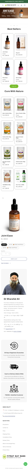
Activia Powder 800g (19, 137)
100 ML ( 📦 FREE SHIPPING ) (10, 247)
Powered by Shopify (18, 468)
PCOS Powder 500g (20, 161)
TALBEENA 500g (7, 184)
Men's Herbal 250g (7, 113)
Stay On (18, 52)
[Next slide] (17, 25)
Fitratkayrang (11, 468)
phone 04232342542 (9, 416)
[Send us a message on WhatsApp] (25, 464)
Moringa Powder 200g (6, 162)
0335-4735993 (17, 331)
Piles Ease (5, 77)
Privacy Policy (6, 449)
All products (6, 424)
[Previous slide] (10, 25)
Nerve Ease (18, 77)
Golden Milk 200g (7, 136)
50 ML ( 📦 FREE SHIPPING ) (16, 244)
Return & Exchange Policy (9, 443)
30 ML (4, 244)
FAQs (4, 430)
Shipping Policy (6, 434)
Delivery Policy (6, 440)
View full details (5, 263)
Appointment (9, 328)
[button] (2, 5)
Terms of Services (7, 446)
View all (14, 86)
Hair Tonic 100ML (20, 184)
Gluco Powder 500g (20, 113)
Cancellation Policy (7, 437)
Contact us (5, 427)
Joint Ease (5, 51)
